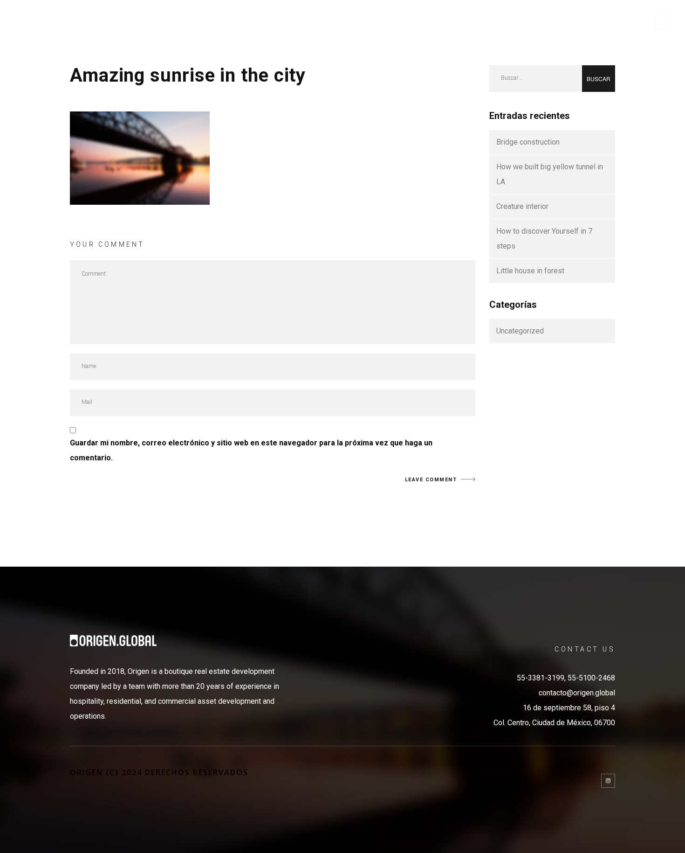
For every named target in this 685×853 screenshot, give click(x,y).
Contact (620, 22)
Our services (488, 22)
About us (427, 22)
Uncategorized (520, 330)
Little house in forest (530, 270)
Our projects (558, 22)
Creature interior (522, 206)
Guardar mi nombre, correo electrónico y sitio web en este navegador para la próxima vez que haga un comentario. (251, 450)
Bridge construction (528, 142)
